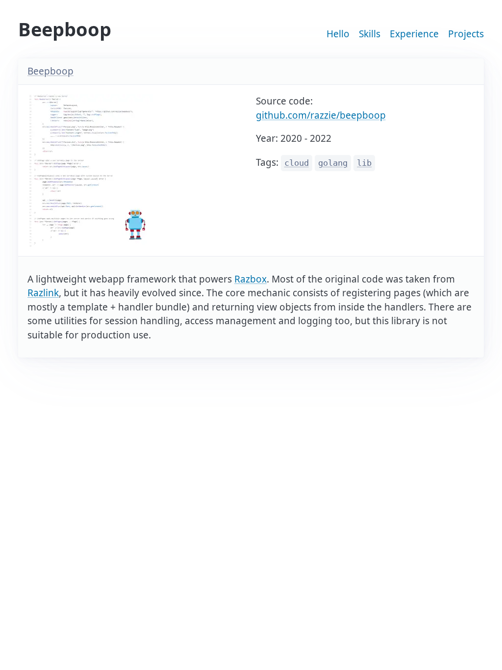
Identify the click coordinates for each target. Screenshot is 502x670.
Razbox (250, 279)
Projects (466, 33)
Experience (414, 33)
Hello (338, 33)
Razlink (43, 292)
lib (364, 163)
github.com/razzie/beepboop (321, 115)
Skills (369, 33)
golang (333, 163)
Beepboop (50, 71)
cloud (296, 163)
